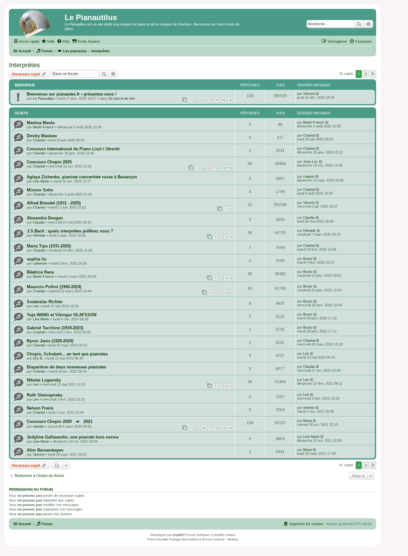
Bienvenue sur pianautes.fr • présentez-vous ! (71, 94)
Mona (307, 421)
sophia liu (37, 259)
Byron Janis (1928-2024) (50, 341)
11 (210, 428)
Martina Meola (41, 122)
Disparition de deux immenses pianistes (66, 367)
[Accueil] (38, 24)
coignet (308, 176)
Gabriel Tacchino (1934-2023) (55, 327)
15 (223, 100)
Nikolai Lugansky (44, 380)
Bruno (307, 258)
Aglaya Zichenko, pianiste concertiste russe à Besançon (82, 177)
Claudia (38, 222)
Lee (36, 306)
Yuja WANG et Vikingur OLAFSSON (61, 314)
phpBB (178, 535)
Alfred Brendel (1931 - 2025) (54, 203)
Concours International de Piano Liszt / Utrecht (73, 148)
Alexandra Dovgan (45, 218)
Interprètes (24, 64)
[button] (373, 74)
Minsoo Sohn (40, 190)
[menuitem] (48, 41)
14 (216, 100)
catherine (40, 263)
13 (210, 100)
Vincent (309, 94)
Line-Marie (41, 181)
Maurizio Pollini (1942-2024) (54, 286)
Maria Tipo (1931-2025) (49, 246)
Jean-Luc (310, 161)
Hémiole (39, 235)
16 (230, 100)
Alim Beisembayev (45, 450)
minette (308, 408)
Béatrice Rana (40, 272)
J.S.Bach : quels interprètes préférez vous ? (70, 231)
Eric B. (38, 358)
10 (230, 168)
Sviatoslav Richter (44, 301)
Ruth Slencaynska (44, 395)
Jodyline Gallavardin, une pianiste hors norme (73, 437)
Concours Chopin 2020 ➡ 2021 (59, 421)
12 (203, 100)
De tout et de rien (121, 98)
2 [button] (366, 74)
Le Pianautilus (43, 98)
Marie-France (43, 127)
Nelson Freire (40, 408)
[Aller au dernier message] (318, 94)
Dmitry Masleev (42, 135)
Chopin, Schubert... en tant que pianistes (67, 354)
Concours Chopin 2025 (49, 162)
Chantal (39, 140)
